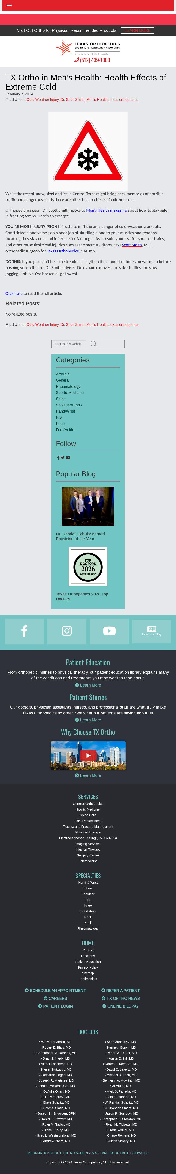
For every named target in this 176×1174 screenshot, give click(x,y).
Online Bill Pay (122, 1006)
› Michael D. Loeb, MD (121, 1075)
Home (88, 943)
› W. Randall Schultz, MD (121, 1102)
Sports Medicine (70, 392)
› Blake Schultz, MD (55, 1102)
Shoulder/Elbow (69, 405)
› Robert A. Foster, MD (120, 1053)
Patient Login (57, 1006)
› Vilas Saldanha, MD (120, 1097)
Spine (61, 399)
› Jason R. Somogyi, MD (120, 1113)
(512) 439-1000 (95, 60)
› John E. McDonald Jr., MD (55, 1086)
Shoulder (88, 894)
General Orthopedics (88, 804)
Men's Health (97, 100)
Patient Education (88, 962)
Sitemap (88, 973)
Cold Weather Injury (43, 100)
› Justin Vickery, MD (120, 1141)
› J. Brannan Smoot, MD (120, 1108)
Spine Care (88, 815)
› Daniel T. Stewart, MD (55, 1119)
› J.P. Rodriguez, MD (55, 1097)
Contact (88, 950)
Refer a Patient (122, 990)
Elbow (88, 888)
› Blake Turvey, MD (55, 1130)
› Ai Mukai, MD (120, 1086)
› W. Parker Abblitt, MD (55, 1042)
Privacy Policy (88, 967)
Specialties (88, 875)
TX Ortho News (122, 998)
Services (88, 796)
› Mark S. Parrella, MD (121, 1091)
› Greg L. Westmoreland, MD (55, 1135)
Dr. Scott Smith (72, 100)
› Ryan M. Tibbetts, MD (120, 1124)
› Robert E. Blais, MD (55, 1047)
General (62, 380)
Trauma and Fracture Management (88, 826)
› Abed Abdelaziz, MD (120, 1042)
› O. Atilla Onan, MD (55, 1091)
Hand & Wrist (88, 882)
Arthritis (62, 374)
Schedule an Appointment (57, 990)
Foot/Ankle (65, 430)
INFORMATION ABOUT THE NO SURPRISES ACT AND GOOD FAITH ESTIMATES (88, 1153)
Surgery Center (88, 855)
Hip (59, 417)
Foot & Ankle (88, 911)
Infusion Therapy (88, 849)
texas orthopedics (124, 100)
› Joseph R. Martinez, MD (55, 1080)
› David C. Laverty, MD (120, 1069)
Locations (88, 956)
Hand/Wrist (65, 411)
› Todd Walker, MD (120, 1130)
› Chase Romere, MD (120, 1135)
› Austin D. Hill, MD (120, 1058)
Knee (60, 423)
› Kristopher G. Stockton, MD (120, 1119)
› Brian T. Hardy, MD (55, 1058)
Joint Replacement (88, 821)
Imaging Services (88, 844)
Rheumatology (68, 386)
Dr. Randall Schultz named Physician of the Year (80, 536)
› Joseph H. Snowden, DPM (56, 1113)
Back (88, 923)
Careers (57, 998)
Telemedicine (88, 861)
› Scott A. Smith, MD (55, 1108)
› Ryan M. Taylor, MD (55, 1124)
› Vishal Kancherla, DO (55, 1064)
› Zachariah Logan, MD (55, 1075)
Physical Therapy (88, 832)
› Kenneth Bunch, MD (120, 1047)
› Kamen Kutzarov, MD (55, 1069)
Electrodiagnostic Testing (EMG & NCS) (88, 838)
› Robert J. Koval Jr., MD (120, 1064)
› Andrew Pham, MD (55, 1141)
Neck (88, 917)
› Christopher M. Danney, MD (55, 1053)
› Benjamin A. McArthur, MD (120, 1080)
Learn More (137, 30)
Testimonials (88, 979)
